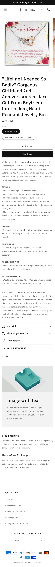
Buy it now (27, 154)
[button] (5, 9)
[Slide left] (22, 73)
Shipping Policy (12, 517)
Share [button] (7, 356)
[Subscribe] (41, 541)
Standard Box (11, 131)
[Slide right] (33, 73)
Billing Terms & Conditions (16, 523)
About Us (9, 499)
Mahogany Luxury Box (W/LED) (18, 137)
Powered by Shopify (34, 562)
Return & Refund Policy (15, 511)
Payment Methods (13, 505)
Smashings (23, 562)
